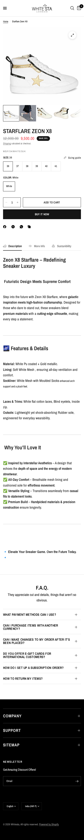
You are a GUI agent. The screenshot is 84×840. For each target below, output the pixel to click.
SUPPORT (12, 730)
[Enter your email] (77, 781)
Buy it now (42, 214)
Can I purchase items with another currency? (30, 627)
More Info (39, 246)
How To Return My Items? (23, 678)
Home (5, 21)
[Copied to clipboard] (30, 226)
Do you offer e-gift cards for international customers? (27, 655)
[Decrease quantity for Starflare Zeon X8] (6, 202)
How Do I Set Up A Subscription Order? (33, 667)
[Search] (72, 8)
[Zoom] (72, 35)
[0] (78, 8)
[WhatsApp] (22, 226)
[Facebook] (5, 226)
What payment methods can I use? (29, 614)
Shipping (7, 143)
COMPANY (12, 716)
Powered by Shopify (49, 824)
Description (15, 246)
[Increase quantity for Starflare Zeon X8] (17, 202)
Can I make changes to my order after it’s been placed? (36, 641)
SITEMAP (11, 745)
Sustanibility (64, 246)
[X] (13, 226)
